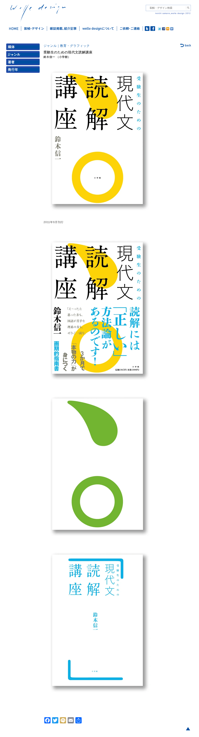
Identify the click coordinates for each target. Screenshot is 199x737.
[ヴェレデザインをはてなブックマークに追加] (171, 29)
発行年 (24, 70)
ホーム (13, 28)
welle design (38, 13)
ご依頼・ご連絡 (130, 28)
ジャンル (24, 55)
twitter (147, 28)
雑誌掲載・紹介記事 (63, 28)
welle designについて (98, 28)
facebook (152, 28)
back (185, 45)
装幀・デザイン (34, 28)
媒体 (24, 47)
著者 (24, 62)
